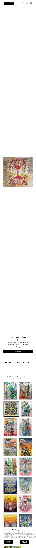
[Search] (24, 3)
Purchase (18, 351)
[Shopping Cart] (27, 3)
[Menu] (31, 3)
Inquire (18, 356)
